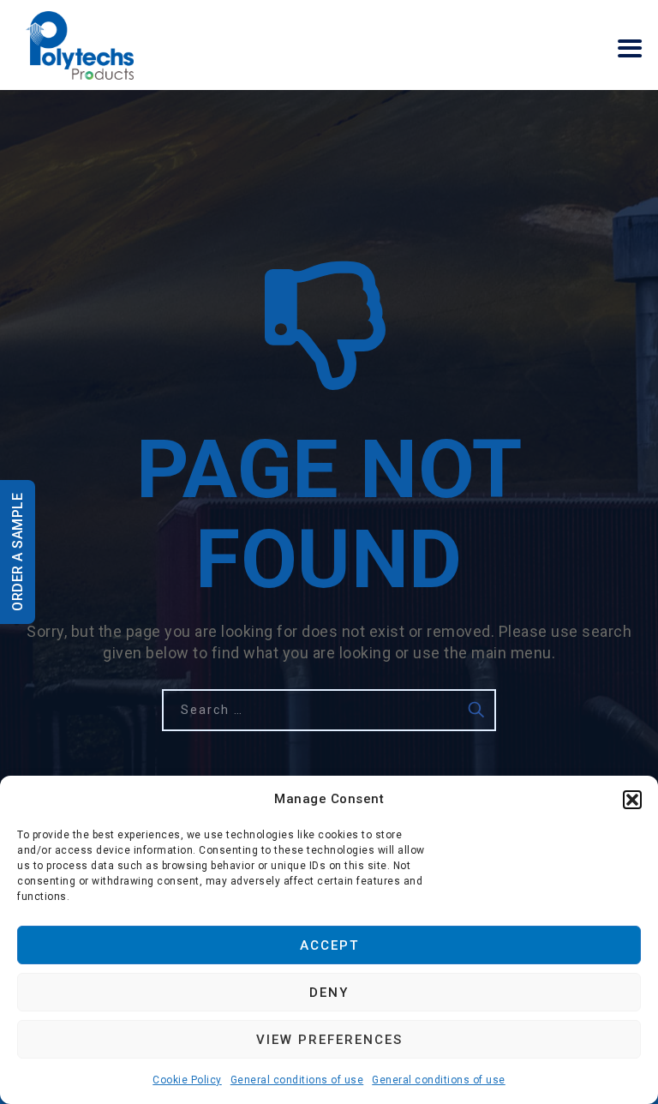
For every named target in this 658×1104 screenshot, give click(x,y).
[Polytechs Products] (80, 45)
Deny (329, 992)
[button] (632, 799)
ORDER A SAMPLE (17, 552)
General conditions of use (297, 1080)
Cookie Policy (187, 1080)
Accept (329, 945)
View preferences (329, 1039)
